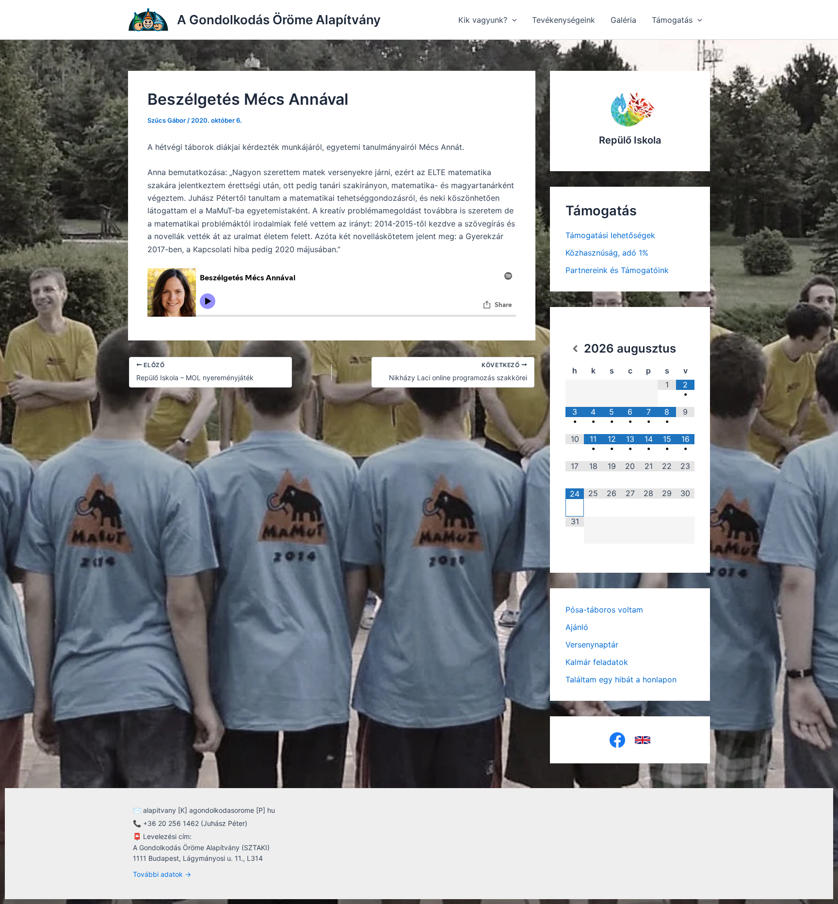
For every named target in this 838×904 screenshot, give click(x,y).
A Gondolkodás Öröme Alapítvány (279, 19)
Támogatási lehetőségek (610, 235)
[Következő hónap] (685, 349)
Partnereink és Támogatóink (617, 270)
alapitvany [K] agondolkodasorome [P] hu (209, 810)
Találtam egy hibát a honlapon (621, 679)
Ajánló (576, 627)
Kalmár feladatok (596, 662)
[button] (512, 19)
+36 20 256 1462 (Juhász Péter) (195, 823)
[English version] (642, 740)
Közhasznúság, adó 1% (606, 253)
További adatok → (162, 874)
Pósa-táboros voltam (604, 609)
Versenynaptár (591, 644)
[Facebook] (617, 740)
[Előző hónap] (574, 349)
